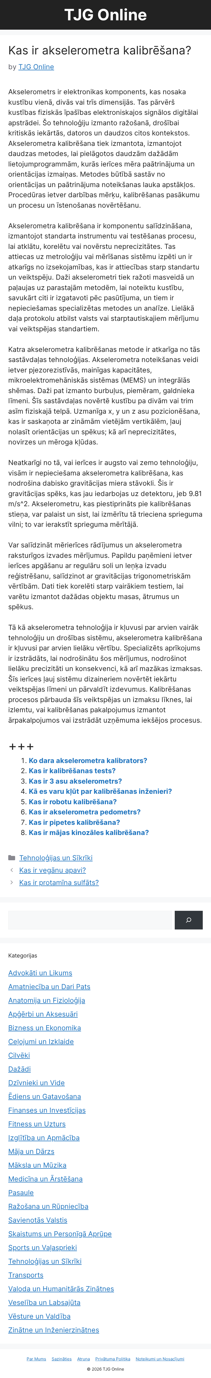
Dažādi (19, 1069)
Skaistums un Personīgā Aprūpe (60, 1234)
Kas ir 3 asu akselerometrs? (75, 781)
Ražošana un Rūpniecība (48, 1206)
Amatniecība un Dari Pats (49, 986)
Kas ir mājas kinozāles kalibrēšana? (89, 832)
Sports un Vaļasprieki (42, 1247)
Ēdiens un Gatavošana (44, 1096)
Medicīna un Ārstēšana (45, 1179)
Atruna (83, 1359)
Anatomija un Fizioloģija (46, 1000)
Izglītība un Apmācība (44, 1138)
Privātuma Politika (112, 1359)
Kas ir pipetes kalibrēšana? (74, 822)
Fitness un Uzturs (37, 1124)
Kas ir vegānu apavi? (52, 870)
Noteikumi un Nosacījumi (160, 1359)
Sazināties (62, 1359)
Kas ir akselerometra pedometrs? (85, 812)
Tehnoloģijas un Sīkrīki (56, 858)
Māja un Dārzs (31, 1151)
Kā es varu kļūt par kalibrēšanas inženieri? (100, 791)
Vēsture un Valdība (39, 1316)
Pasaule (21, 1192)
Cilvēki (19, 1055)
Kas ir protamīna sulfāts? (59, 882)
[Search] (189, 920)
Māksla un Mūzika (37, 1165)
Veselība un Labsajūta (44, 1302)
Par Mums (36, 1359)
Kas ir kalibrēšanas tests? (72, 771)
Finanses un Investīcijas (47, 1110)
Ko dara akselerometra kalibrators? (88, 760)
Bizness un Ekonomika (44, 1028)
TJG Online (105, 14)
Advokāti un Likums (40, 973)
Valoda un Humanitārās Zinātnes (61, 1289)
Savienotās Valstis (37, 1220)
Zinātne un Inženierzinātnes (53, 1330)
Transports (25, 1275)
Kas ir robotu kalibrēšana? (73, 802)
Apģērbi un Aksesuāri (43, 1014)
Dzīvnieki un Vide (36, 1083)
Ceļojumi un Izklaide (41, 1041)
